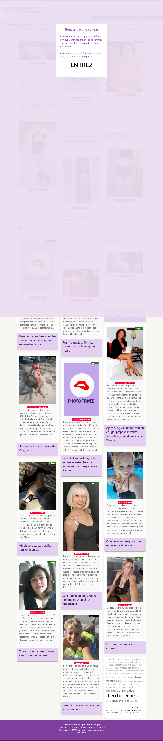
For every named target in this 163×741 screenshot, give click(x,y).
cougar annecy (127, 664)
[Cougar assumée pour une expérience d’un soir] (125, 476)
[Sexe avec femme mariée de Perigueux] (37, 381)
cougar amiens (135, 659)
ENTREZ (82, 64)
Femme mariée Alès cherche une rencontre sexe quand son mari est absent (37, 340)
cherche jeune (120, 695)
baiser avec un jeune (127, 684)
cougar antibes (119, 667)
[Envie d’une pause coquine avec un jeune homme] (37, 586)
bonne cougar (111, 662)
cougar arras (134, 667)
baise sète (115, 665)
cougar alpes (120, 700)
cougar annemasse (122, 673)
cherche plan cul (131, 708)
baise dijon (134, 701)
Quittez (81, 73)
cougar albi (125, 681)
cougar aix (110, 659)
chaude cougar (121, 659)
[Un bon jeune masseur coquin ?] (125, 580)
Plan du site (81, 733)
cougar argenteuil (128, 687)
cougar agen (136, 681)
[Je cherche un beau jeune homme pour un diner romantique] (81, 517)
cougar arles (112, 684)
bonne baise (125, 690)
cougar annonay (124, 662)
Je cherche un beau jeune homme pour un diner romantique (79, 599)
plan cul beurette (134, 710)
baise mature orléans (126, 677)
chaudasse (111, 690)
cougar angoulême (114, 671)
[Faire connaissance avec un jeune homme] (81, 638)
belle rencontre (129, 671)
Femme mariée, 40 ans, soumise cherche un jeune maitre (79, 346)
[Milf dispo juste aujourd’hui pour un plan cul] (37, 487)
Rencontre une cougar (73, 724)
